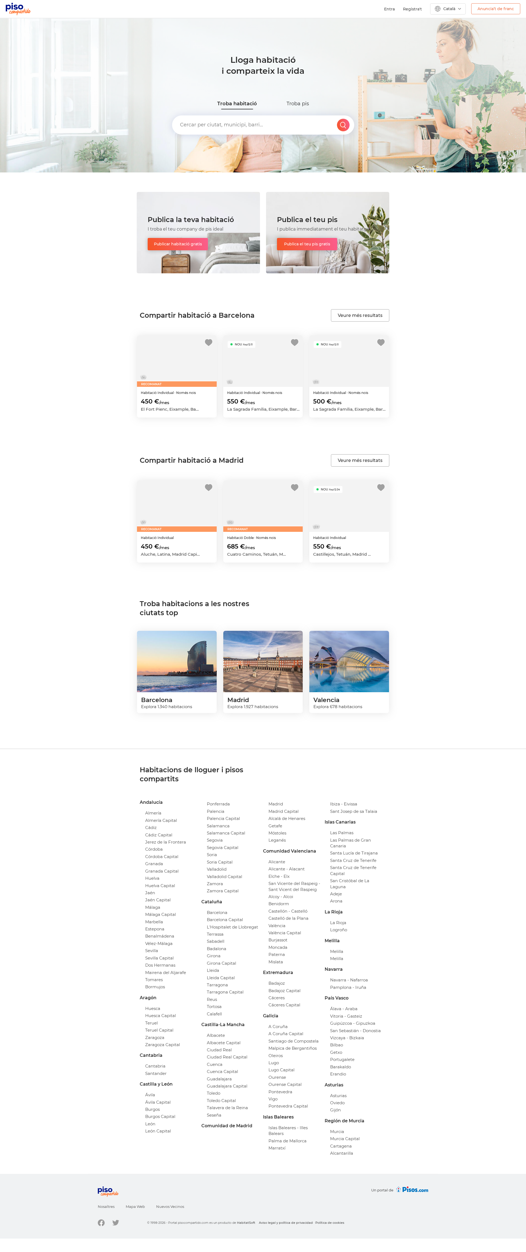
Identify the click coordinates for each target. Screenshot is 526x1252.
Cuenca (214, 1064)
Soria (212, 854)
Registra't (412, 9)
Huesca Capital (160, 1015)
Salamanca (218, 825)
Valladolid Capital (224, 876)
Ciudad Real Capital (227, 1057)
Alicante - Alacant (286, 868)
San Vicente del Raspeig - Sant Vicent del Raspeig (294, 886)
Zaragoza (154, 1037)
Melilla (336, 951)
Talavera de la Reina (227, 1107)
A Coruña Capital (285, 1033)
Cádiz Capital (158, 834)
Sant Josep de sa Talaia (353, 811)
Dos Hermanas (160, 965)
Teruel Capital (159, 1030)
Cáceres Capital (284, 1004)
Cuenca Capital (222, 1071)
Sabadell (215, 941)
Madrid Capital (283, 811)
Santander (156, 1073)
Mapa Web (135, 1206)
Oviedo (337, 1102)
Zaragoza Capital (162, 1044)
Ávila (150, 1094)
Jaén (150, 892)
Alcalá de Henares (286, 818)
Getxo (336, 1052)
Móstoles (277, 833)
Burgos (152, 1109)
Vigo (273, 1098)
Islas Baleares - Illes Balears (288, 1130)
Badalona (216, 948)
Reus (212, 999)
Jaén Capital (158, 899)
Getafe (275, 825)
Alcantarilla (341, 1153)
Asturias (338, 1095)
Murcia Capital (345, 1138)
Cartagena (341, 1146)
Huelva (152, 878)
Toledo (213, 1093)
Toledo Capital (221, 1100)
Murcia (337, 1131)
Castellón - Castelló (287, 911)
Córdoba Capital (161, 856)
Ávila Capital (158, 1102)
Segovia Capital (222, 847)
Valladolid (217, 869)
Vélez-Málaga (159, 943)
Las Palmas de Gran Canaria (350, 842)
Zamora (215, 883)
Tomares (154, 979)
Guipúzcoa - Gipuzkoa (352, 1023)
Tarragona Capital (225, 992)
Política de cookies (329, 1223)
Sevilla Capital (159, 958)
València (276, 925)
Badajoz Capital (284, 990)
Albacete (216, 1035)
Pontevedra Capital (288, 1106)
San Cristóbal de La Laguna (349, 883)
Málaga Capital (160, 914)
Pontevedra (280, 1091)
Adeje (336, 893)
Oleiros (275, 1055)
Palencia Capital (223, 818)
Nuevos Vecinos (170, 1206)
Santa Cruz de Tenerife (353, 860)
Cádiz (151, 827)
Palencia (215, 811)
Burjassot (277, 939)
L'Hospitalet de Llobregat (232, 927)
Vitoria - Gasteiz (346, 1016)
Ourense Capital (285, 1084)
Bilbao (336, 1044)
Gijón (335, 1109)
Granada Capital (162, 871)
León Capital (158, 1131)
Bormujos (155, 986)
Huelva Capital (160, 885)
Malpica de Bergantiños (292, 1048)
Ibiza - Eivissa (343, 804)
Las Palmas (341, 832)
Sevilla (151, 950)
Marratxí (276, 1148)
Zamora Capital (223, 890)
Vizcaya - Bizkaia (347, 1037)
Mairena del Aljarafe (165, 972)
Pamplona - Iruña (348, 987)
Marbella (154, 921)
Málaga (152, 907)
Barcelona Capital (225, 919)
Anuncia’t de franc (496, 8)
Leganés (277, 840)
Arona (336, 901)
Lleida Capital (221, 977)
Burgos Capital (160, 1116)
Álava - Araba (344, 1008)
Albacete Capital (224, 1042)
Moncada (277, 947)
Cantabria (155, 1066)
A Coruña (278, 1026)
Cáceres (276, 997)
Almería (153, 813)
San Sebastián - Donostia (355, 1030)
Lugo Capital (281, 1069)
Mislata (275, 961)
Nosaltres (106, 1206)
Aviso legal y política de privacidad (286, 1223)
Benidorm (278, 903)
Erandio (338, 1074)
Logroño (338, 929)
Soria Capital (220, 862)
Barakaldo (340, 1066)
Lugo (273, 1062)
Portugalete (342, 1059)
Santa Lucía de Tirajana (354, 853)
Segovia (215, 840)
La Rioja (338, 922)
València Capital (284, 932)
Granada (154, 863)
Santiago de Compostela (293, 1041)
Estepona (154, 929)
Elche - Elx (279, 876)
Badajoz (276, 983)
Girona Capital (221, 963)
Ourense (277, 1077)
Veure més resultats (360, 315)
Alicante (276, 861)
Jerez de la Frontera (165, 842)
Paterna (276, 954)
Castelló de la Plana (288, 918)
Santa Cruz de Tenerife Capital (353, 870)
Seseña (214, 1115)
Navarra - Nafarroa (349, 980)
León (150, 1123)
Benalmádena (159, 936)
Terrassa (215, 934)
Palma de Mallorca (287, 1140)
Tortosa (214, 1006)
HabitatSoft (246, 1223)
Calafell (214, 1014)
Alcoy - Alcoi (280, 896)
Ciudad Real (219, 1049)
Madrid (275, 804)
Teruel (151, 1023)
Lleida (213, 970)
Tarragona (217, 984)
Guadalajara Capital (227, 1086)
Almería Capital (161, 820)
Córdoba (154, 849)
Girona (214, 955)
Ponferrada (218, 804)
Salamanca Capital (226, 833)
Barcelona (217, 912)
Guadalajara (219, 1078)
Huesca (152, 1008)
